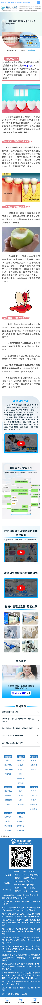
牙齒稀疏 (8, 795)
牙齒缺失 (21, 830)
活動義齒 (34, 765)
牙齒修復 (34, 757)
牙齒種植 (8, 757)
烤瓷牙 (34, 769)
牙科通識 (31, 50)
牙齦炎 (34, 800)
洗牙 (21, 774)
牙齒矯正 (8, 787)
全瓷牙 (34, 760)
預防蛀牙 (8, 821)
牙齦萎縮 (34, 805)
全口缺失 (8, 774)
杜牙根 (21, 805)
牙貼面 (21, 783)
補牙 (21, 791)
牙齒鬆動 (34, 809)
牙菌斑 (21, 769)
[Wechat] (21, 1000)
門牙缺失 (8, 765)
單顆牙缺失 (8, 769)
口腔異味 (21, 821)
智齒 (21, 795)
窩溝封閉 (8, 830)
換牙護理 (8, 826)
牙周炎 (34, 791)
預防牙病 (21, 826)
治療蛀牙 (8, 817)
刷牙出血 (28, 65)
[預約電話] (7, 1000)
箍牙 (8, 805)
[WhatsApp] (35, 1000)
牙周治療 (34, 787)
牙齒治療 (21, 787)
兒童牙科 (8, 813)
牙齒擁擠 (8, 800)
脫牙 (21, 800)
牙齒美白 (21, 757)
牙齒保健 (21, 813)
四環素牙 (21, 779)
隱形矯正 (8, 791)
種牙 (8, 760)
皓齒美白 (21, 760)
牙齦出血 (34, 795)
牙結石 (21, 765)
